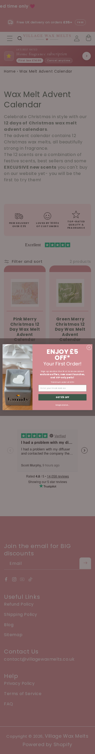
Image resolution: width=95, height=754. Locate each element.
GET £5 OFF (62, 397)
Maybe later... (62, 404)
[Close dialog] (89, 347)
